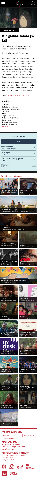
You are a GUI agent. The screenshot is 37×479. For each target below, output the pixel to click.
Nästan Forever (7, 146)
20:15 (3, 167)
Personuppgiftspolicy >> (8, 438)
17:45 (3, 148)
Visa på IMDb (6, 127)
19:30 (3, 161)
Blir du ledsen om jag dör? (12, 159)
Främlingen (5, 153)
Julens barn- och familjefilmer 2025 (18, 95)
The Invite (5, 165)
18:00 (3, 155)
